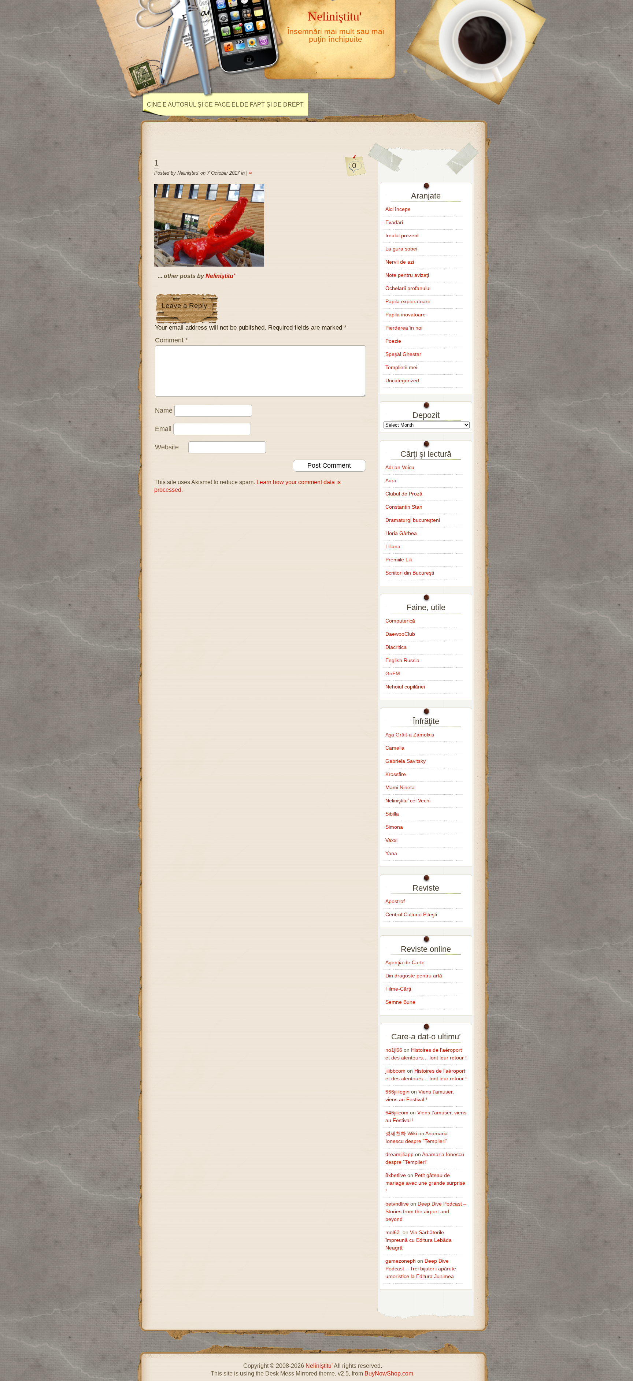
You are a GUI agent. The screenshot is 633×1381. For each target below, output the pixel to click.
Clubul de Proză (403, 494)
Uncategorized (402, 380)
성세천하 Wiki (401, 1133)
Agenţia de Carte (405, 962)
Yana (391, 853)
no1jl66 (393, 1050)
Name (164, 410)
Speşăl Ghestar (403, 354)
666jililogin (397, 1092)
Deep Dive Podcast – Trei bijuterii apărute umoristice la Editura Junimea (420, 1268)
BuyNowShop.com (388, 1373)
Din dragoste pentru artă (413, 976)
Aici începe (398, 209)
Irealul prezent (402, 235)
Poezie (393, 341)
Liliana (392, 546)
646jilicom (396, 1112)
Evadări (394, 222)
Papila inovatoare (405, 315)
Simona (394, 827)
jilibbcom (395, 1071)
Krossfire (395, 774)
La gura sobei (401, 249)
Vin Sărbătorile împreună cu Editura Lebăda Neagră (418, 1240)
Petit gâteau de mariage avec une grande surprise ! (425, 1182)
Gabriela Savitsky (405, 761)
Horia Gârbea (401, 533)
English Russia (402, 660)
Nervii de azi (399, 262)
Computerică (400, 621)
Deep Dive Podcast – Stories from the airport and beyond (425, 1211)
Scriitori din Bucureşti (409, 573)
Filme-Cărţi (398, 989)
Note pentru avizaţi (407, 275)
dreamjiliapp (399, 1154)
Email (163, 429)
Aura (390, 480)
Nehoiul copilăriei (405, 687)
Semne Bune (400, 1002)
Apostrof (395, 901)
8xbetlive (395, 1175)
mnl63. (393, 1232)
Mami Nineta (400, 787)
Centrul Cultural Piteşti (411, 914)
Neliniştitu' (335, 16)
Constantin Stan (403, 507)
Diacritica (396, 647)
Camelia (394, 748)
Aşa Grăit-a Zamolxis (409, 735)
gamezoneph (400, 1261)
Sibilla (392, 814)
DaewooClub (400, 634)
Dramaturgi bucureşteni (412, 520)
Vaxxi (391, 840)
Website (167, 447)
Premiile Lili (398, 560)
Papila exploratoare (407, 301)
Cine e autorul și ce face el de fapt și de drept (225, 104)
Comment (171, 340)
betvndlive (397, 1204)
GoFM (392, 673)
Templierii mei (401, 367)
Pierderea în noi (403, 328)
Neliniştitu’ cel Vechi (407, 800)
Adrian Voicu (399, 467)
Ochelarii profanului (407, 288)
